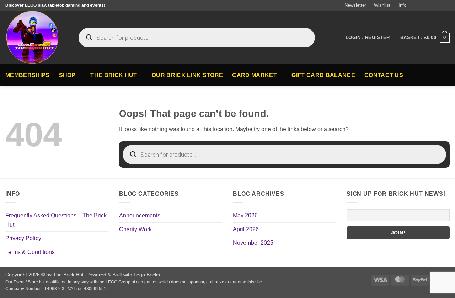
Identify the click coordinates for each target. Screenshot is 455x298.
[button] (352, 5)
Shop (67, 75)
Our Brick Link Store (187, 75)
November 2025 (253, 243)
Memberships (27, 75)
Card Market (254, 75)
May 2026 (245, 215)
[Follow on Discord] (446, 5)
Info (402, 5)
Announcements (139, 215)
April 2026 (246, 229)
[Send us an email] (432, 5)
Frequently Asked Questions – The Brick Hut (56, 220)
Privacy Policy (23, 238)
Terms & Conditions (30, 252)
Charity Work (135, 229)
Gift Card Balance (323, 75)
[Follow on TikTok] (426, 5)
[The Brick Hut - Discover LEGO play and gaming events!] (34, 37)
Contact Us (383, 75)
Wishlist (382, 5)
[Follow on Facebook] (419, 5)
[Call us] (439, 5)
